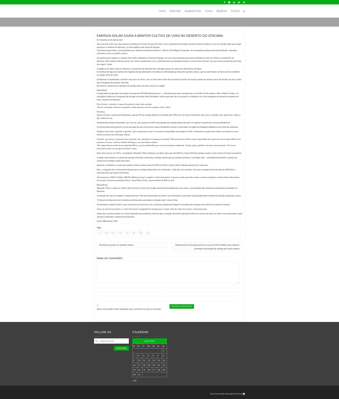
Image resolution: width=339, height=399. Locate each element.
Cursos (209, 11)
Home (162, 11)
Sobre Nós (175, 11)
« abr (134, 380)
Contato (235, 11)
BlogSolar (222, 11)
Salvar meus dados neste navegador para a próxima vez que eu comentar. (129, 309)
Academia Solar (193, 11)
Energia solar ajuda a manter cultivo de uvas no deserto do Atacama (160, 35)
